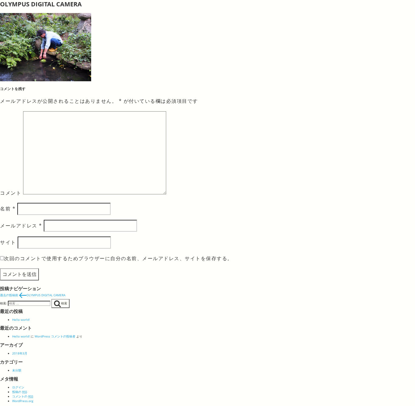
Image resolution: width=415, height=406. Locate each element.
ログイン (18, 387)
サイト (8, 242)
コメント (10, 192)
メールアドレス (21, 225)
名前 (7, 208)
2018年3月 (19, 353)
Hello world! (21, 319)
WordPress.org (22, 401)
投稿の (19, 392)
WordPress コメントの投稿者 (55, 336)
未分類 (16, 370)
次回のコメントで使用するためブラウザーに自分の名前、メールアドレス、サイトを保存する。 (118, 258)
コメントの (22, 396)
